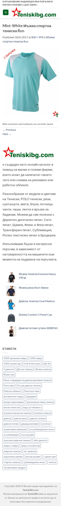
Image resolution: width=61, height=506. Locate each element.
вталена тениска (42, 413)
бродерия (31, 396)
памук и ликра (11, 445)
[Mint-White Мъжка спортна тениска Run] (30, 82)
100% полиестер (12, 363)
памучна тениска (12, 451)
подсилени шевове (13, 456)
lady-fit (46, 363)
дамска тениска (38, 418)
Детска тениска (25, 369)
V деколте (9, 369)
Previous (9, 129)
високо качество (12, 407)
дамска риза (20, 418)
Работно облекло (12, 391)
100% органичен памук (15, 358)
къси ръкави (28, 434)
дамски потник (11, 423)
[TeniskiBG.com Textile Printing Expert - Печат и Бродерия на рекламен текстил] (33, 12)
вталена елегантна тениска (17, 413)
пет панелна (30, 451)
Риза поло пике (31, 391)
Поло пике (9, 385)
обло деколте (40, 440)
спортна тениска (12, 462)
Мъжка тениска (43, 369)
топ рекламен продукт (15, 467)
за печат (46, 423)
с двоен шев (49, 456)
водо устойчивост (32, 407)
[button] (5, 12)
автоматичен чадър (13, 396)
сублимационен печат (34, 462)
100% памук (36, 358)
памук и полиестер (30, 445)
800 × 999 (37, 37)
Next (7, 133)
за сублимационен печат (41, 429)
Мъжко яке (9, 374)
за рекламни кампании (15, 429)
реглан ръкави (33, 456)
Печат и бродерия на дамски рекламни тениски (27, 380)
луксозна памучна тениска (17, 440)
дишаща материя (30, 423)
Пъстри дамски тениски (29, 385)
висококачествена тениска (40, 402)
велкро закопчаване (14, 402)
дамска (7, 418)
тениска (52, 462)
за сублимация (11, 434)
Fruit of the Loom (32, 363)
